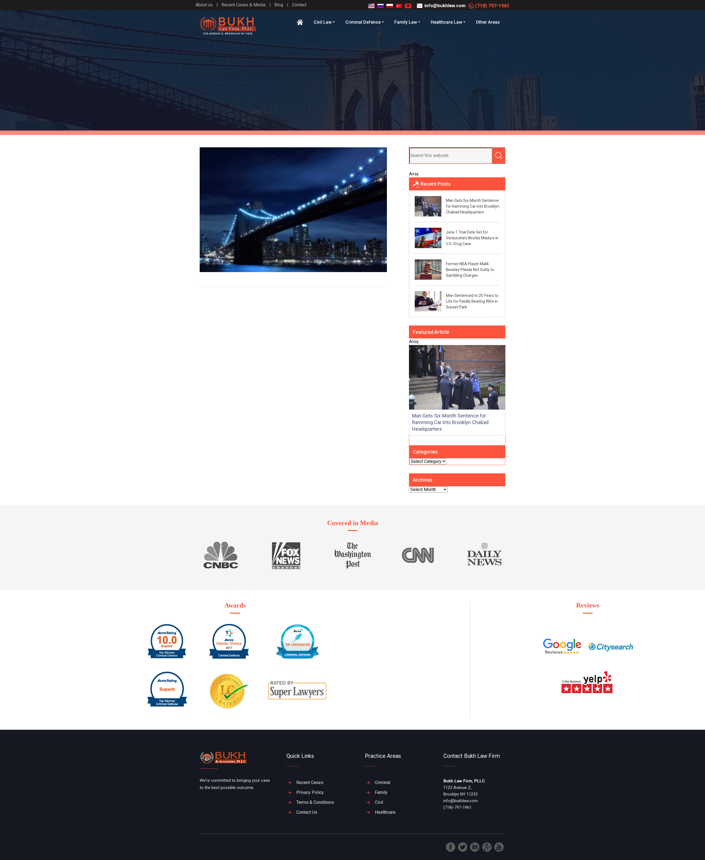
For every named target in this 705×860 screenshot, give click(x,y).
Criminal (382, 782)
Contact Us (306, 812)
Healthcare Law (446, 22)
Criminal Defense (363, 22)
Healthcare (385, 812)
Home (300, 22)
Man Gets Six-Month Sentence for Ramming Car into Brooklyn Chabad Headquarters (472, 206)
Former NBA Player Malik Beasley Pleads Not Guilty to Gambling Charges (470, 270)
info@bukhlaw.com (444, 5)
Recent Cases (309, 782)
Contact (299, 4)
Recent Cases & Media (243, 4)
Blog (278, 4)
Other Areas (488, 22)
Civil (379, 802)
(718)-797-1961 (457, 807)
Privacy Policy (310, 792)
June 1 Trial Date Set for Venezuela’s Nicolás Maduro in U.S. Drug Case (472, 238)
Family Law (405, 22)
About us (204, 4)
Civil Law (323, 22)
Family (381, 792)
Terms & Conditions (315, 802)
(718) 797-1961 (491, 6)
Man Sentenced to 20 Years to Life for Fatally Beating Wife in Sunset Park (472, 301)
